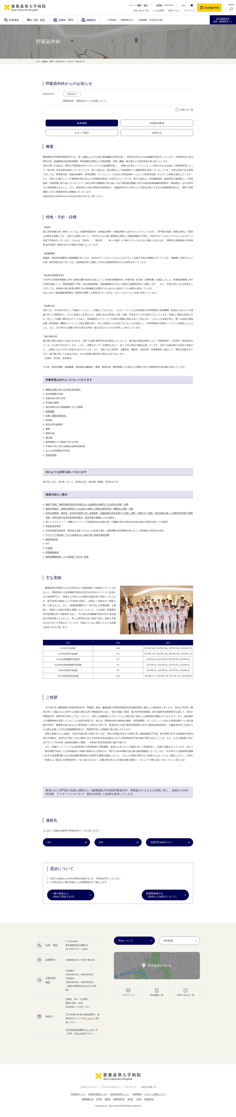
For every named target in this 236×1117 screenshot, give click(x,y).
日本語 (159, 5)
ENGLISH (169, 5)
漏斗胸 (49, 437)
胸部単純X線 (52, 539)
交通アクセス (173, 10)
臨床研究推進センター (98, 1094)
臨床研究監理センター (119, 1094)
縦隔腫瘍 (50, 411)
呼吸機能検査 (52, 552)
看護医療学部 (119, 1099)
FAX (101, 842)
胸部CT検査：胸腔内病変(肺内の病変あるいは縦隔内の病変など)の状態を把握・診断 (87, 504)
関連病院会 (149, 1099)
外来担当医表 (157, 123)
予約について (125, 940)
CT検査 (49, 547)
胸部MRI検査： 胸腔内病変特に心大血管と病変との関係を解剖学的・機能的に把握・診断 (89, 508)
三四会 (139, 1099)
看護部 (107, 1099)
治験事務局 (137, 1094)
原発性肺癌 (51, 454)
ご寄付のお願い (147, 1087)
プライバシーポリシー (110, 1087)
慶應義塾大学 (88, 1099)
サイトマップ (130, 1087)
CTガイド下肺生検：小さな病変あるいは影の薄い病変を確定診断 (77, 534)
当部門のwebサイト (161, 842)
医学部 (99, 1099)
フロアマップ (189, 10)
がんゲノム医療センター (155, 1094)
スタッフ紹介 (81, 132)
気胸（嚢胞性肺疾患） (56, 415)
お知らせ (157, 132)
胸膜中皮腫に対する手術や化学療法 (63, 389)
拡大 (146, 5)
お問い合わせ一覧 (140, 10)
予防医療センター (78, 1094)
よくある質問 (158, 10)
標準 (139, 5)
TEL (49, 842)
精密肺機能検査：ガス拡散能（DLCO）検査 (67, 556)
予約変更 (168, 940)
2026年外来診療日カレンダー (80, 1029)
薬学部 (130, 1099)
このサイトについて (88, 1087)
